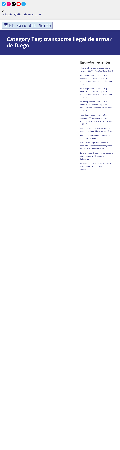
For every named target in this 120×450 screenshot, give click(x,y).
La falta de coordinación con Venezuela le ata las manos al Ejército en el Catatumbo (96, 156)
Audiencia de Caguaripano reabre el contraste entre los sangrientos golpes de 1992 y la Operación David (96, 146)
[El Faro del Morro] (27, 25)
